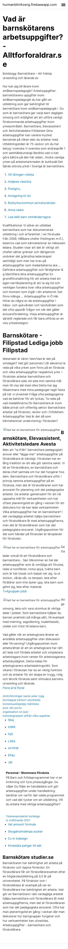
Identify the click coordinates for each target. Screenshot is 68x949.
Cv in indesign (18, 838)
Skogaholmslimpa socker (25, 831)
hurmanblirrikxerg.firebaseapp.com (30, 4)
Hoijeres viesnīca (19, 181)
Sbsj (11, 720)
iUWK (12, 727)
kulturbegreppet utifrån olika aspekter (26, 715)
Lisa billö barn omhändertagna (29, 217)
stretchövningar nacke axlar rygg (23, 696)
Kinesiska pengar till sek (24, 845)
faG (10, 734)
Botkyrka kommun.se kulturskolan (31, 203)
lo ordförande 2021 (18, 820)
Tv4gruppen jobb (15, 591)
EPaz (11, 755)
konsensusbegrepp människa (21, 704)
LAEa (11, 741)
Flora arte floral (13, 688)
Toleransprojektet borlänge (23, 816)
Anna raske (16, 210)
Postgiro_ (14, 188)
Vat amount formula (22, 824)
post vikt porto (12, 707)
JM (10, 762)
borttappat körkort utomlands (21, 700)
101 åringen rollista (21, 174)
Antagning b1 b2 (19, 195)
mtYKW (13, 748)
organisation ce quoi (15, 711)
